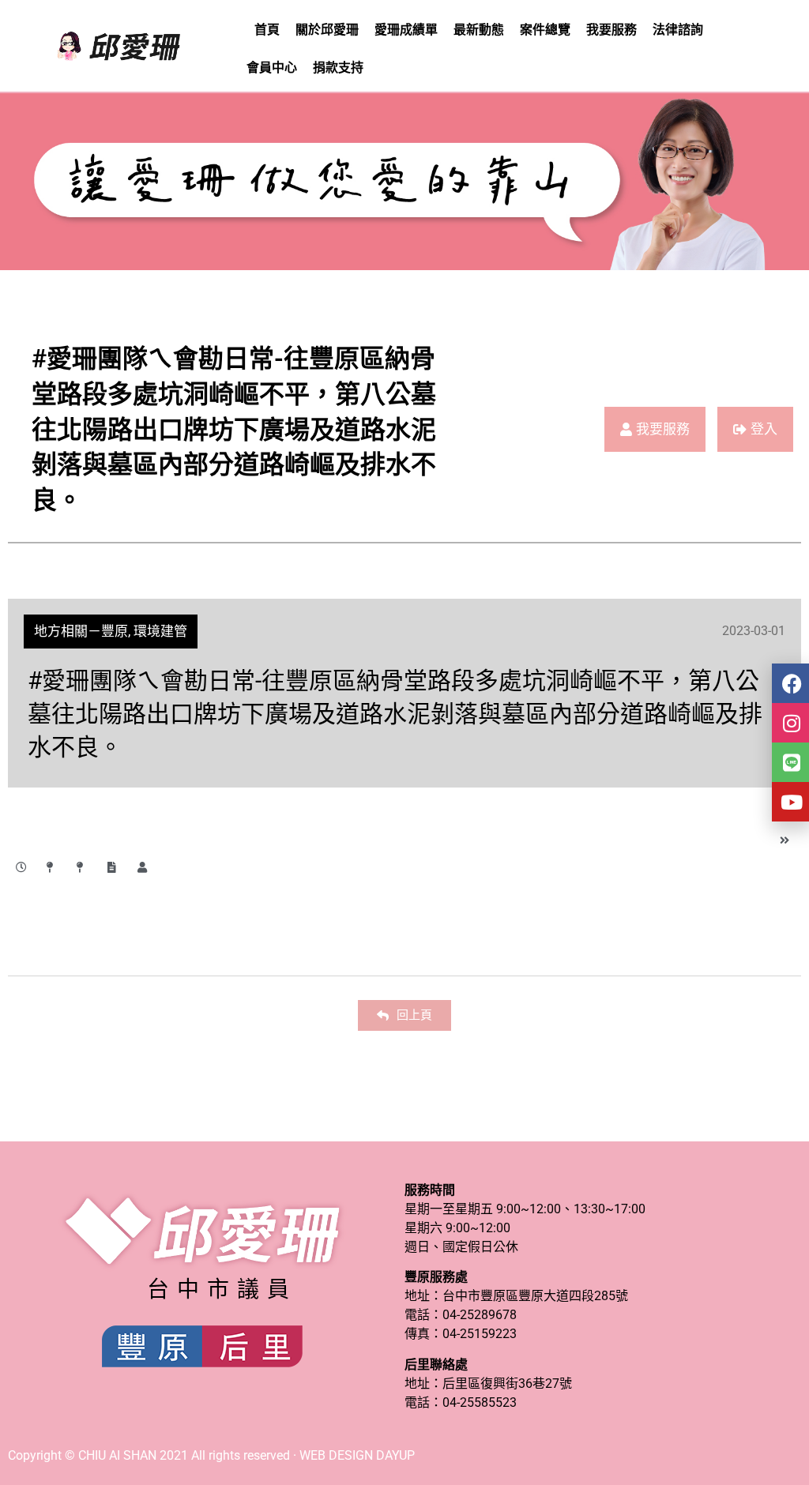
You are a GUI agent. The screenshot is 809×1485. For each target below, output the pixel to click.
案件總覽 (545, 29)
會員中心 (271, 67)
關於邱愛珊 (327, 29)
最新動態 (478, 29)
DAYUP (395, 1455)
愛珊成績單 (406, 29)
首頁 (267, 29)
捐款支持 (338, 67)
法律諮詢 (678, 29)
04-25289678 (479, 1314)
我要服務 (611, 29)
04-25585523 (479, 1402)
